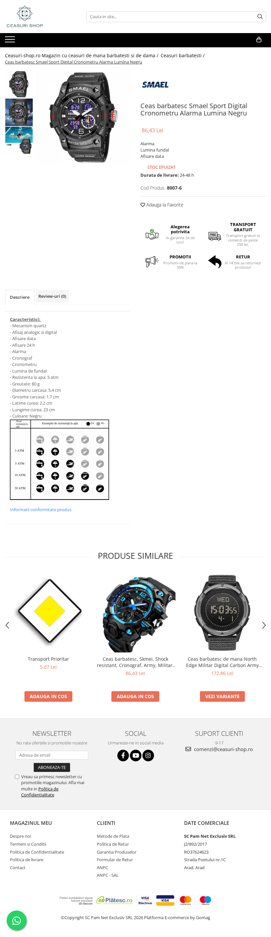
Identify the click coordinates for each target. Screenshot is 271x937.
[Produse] (11, 41)
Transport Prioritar (48, 659)
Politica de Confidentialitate (39, 792)
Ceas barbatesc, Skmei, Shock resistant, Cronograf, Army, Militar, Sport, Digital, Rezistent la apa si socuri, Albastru (135, 662)
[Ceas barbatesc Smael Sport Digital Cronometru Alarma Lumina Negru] (83, 117)
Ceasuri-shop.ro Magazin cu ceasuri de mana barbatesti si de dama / (82, 55)
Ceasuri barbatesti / (183, 55)
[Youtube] (135, 755)
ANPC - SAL (108, 875)
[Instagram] (148, 755)
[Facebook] (123, 755)
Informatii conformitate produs (40, 510)
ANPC (102, 867)
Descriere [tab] (19, 297)
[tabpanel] (83, 117)
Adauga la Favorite (164, 204)
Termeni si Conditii (28, 844)
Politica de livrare (26, 860)
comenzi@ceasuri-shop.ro (223, 749)
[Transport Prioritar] (48, 612)
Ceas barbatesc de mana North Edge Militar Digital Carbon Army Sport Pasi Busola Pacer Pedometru (222, 662)
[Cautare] (260, 16)
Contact (17, 867)
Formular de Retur (115, 860)
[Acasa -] (38, 16)
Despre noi (20, 836)
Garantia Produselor (116, 852)
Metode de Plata (113, 836)
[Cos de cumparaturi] (259, 39)
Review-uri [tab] (52, 296)
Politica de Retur (113, 844)
